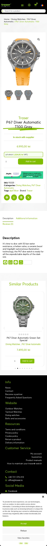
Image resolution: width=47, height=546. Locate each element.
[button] (43, 496)
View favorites (23, 538)
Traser (30, 190)
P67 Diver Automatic (31, 344)
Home (6, 19)
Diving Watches (18, 19)
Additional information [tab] (26, 218)
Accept (23, 523)
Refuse (23, 531)
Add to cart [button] (27, 361)
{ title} (21, 543)
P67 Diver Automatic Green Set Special (23, 339)
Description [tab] (8, 218)
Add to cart (31, 161)
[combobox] (23, 11)
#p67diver (14, 190)
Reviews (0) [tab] (8, 224)
